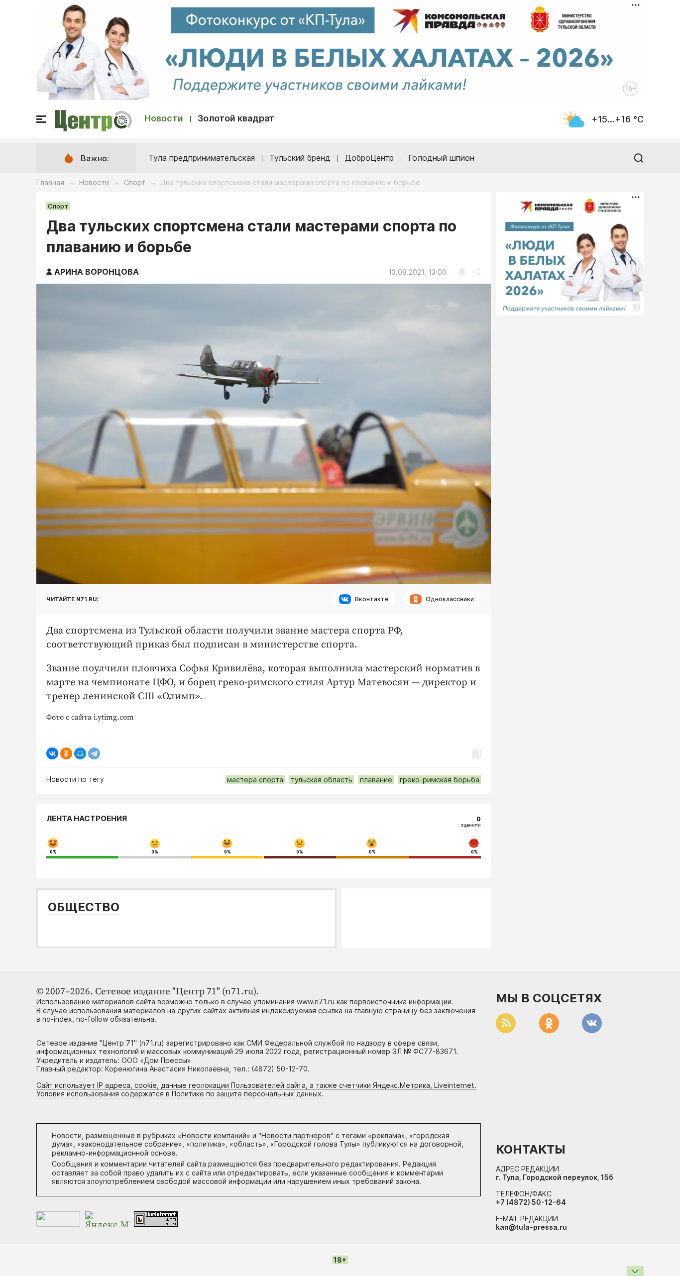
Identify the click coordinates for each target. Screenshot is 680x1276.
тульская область (321, 779)
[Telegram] (94, 753)
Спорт (134, 182)
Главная (50, 182)
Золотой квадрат (236, 118)
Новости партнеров (296, 1135)
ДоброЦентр (369, 158)
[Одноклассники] (66, 753)
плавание (376, 779)
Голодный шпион (441, 158)
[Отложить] (462, 272)
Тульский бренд (300, 158)
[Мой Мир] (80, 753)
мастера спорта (255, 779)
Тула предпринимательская (201, 158)
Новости (163, 118)
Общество (83, 907)
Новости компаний (214, 1135)
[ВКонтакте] (52, 753)
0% (53, 852)
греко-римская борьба (439, 779)
